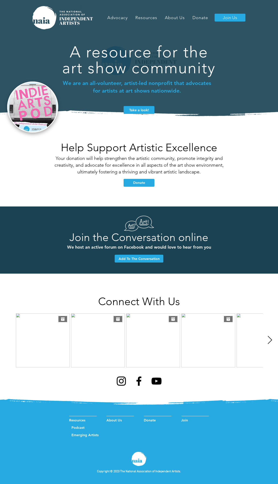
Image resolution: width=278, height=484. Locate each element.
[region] (32, 108)
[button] (146, 17)
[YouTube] (156, 381)
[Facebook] (139, 381)
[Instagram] (121, 381)
